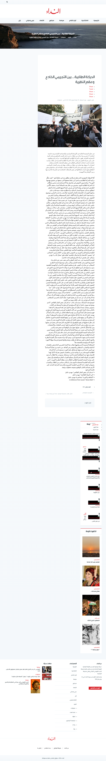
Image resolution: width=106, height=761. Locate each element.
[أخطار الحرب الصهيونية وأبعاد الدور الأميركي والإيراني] (91, 437)
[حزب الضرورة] (94, 488)
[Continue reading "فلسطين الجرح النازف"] (91, 605)
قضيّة (73, 716)
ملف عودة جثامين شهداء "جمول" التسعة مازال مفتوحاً (26, 676)
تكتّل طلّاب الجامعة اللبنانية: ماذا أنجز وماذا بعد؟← (58, 394)
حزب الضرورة (96, 492)
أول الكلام (74, 675)
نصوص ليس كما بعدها (93, 562)
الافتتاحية (74, 671)
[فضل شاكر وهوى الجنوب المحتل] (91, 458)
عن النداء (66, 748)
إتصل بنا (39, 748)
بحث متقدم (47, 748)
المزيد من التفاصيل (95, 688)
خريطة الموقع (57, 748)
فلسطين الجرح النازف (93, 620)
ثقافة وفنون (97, 559)
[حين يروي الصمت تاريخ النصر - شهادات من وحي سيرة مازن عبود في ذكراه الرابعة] (94, 451)
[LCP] (53, 11)
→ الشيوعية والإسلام (88, 393)
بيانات (73, 725)
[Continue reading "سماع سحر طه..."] (91, 576)
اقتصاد (75, 687)
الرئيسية (75, 667)
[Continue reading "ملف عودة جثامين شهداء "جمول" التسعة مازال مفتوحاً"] (46, 677)
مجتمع (75, 683)
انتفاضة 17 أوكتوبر (70, 721)
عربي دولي (97, 618)
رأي (76, 696)
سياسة (75, 679)
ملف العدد (72, 712)
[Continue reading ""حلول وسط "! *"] (91, 634)
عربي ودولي (73, 692)
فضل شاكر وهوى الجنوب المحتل (91, 475)
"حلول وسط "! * (95, 650)
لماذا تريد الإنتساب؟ (95, 507)
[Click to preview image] (70, 126)
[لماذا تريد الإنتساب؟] (94, 503)
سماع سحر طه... (95, 591)
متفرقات (63, 37)
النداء (75, 37)
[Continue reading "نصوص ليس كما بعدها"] (91, 546)
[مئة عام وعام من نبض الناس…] (94, 517)
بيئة (74, 729)
